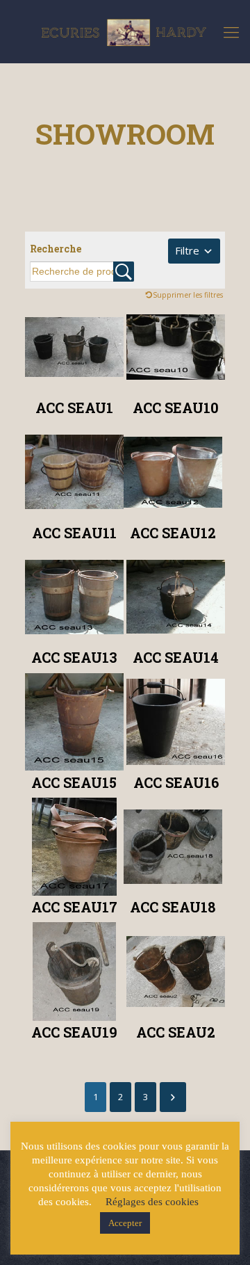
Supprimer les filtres (188, 295)
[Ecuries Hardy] (125, 31)
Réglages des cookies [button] (152, 1201)
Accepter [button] (125, 1223)
